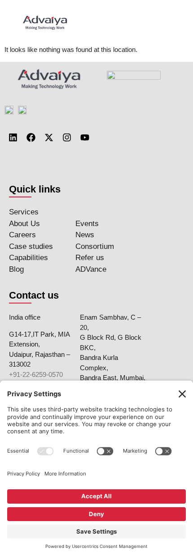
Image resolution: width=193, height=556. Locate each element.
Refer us (89, 257)
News (84, 235)
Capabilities (28, 257)
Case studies (31, 246)
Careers (22, 235)
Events (87, 223)
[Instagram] (66, 137)
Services (24, 212)
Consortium (94, 246)
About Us (24, 223)
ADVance (90, 269)
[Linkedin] (13, 137)
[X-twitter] (48, 137)
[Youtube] (84, 137)
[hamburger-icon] (169, 22)
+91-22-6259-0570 (36, 374)
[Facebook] (30, 137)
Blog (16, 269)
